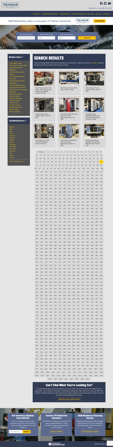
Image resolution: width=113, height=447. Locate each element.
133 (87, 175)
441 (55, 245)
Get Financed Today (90, 432)
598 (87, 279)
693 (41, 302)
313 (87, 215)
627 (83, 285)
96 (59, 169)
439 (46, 245)
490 (73, 255)
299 (92, 212)
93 (47, 169)
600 (96, 279)
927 (83, 352)
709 (46, 305)
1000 (74, 369)
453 (41, 249)
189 (69, 189)
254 (92, 202)
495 (96, 255)
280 (73, 209)
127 (60, 175)
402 (83, 235)
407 (37, 239)
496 (101, 255)
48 (82, 159)
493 (87, 255)
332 (37, 222)
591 (55, 279)
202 (60, 192)
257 (37, 205)
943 (87, 356)
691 (101, 299)
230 (51, 199)
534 (69, 265)
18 (37, 155)
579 (69, 275)
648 (41, 292)
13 (85, 152)
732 (83, 309)
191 (78, 189)
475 (73, 252)
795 (96, 322)
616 (101, 282)
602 (37, 282)
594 (69, 279)
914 (92, 349)
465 (96, 249)
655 (73, 292)
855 (96, 336)
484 (46, 255)
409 (46, 239)
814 (46, 329)
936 (55, 356)
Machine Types (15, 57)
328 (87, 219)
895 (73, 346)
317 (37, 219)
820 (73, 329)
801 (55, 326)
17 (100, 152)
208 (87, 192)
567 (83, 272)
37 (40, 159)
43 (63, 159)
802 (60, 326)
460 (73, 249)
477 (83, 252)
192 (83, 189)
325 (73, 219)
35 (101, 155)
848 (64, 336)
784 (46, 322)
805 (73, 326)
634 (46, 289)
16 (96, 152)
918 (41, 352)
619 (46, 285)
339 (69, 222)
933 (41, 356)
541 (101, 265)
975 (96, 362)
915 (96, 349)
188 (64, 189)
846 (55, 336)
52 (97, 159)
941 (78, 356)
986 (78, 366)
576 (55, 275)
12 (81, 152)
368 (64, 229)
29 (78, 155)
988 (87, 366)
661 (101, 292)
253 (87, 202)
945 (96, 356)
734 (92, 309)
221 (78, 195)
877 (60, 342)
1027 (79, 376)
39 (48, 159)
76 (52, 165)
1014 (79, 372)
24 (59, 155)
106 (102, 169)
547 (60, 269)
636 (55, 289)
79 (63, 165)
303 (41, 215)
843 (41, 336)
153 (41, 182)
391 (101, 232)
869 (92, 339)
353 (64, 225)
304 (46, 215)
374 (92, 229)
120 (96, 172)
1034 (60, 379)
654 (69, 292)
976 (101, 362)
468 (41, 252)
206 (78, 192)
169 (46, 185)
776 (78, 319)
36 (37, 159)
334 (46, 222)
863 (64, 339)
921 (55, 352)
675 (96, 295)
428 (64, 242)
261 (55, 205)
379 (46, 232)
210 (96, 192)
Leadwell (12, 138)
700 (73, 302)
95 (55, 169)
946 (101, 356)
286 (101, 209)
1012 (69, 372)
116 (78, 172)
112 (60, 172)
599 (92, 279)
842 (37, 336)
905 (51, 349)
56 (44, 162)
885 (96, 342)
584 (92, 275)
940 (73, 356)
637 (60, 289)
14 (89, 152)
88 (97, 165)
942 (83, 356)
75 (48, 165)
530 (51, 265)
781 (101, 319)
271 (101, 205)
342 (83, 222)
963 (41, 362)
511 (101, 259)
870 (96, 339)
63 (71, 162)
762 (83, 315)
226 (101, 195)
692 (37, 302)
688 (87, 299)
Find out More (56, 432)
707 (37, 305)
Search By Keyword (26, 34)
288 (41, 212)
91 (40, 169)
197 (37, 192)
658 (87, 292)
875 (51, 342)
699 (69, 302)
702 (83, 302)
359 (92, 225)
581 (78, 275)
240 (96, 199)
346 (101, 222)
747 (83, 312)
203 (64, 192)
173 (64, 185)
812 (37, 329)
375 (96, 229)
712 (60, 305)
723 (41, 309)
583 (87, 275)
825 (96, 329)
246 (55, 202)
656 (78, 292)
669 (69, 295)
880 (73, 342)
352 (60, 225)
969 (69, 362)
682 (60, 299)
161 (78, 182)
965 (51, 362)
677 (37, 299)
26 (67, 155)
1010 (58, 372)
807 (83, 326)
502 (60, 259)
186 (55, 189)
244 (46, 202)
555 (96, 269)
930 (96, 352)
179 (92, 185)
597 (83, 279)
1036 (71, 379)
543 (41, 269)
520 (73, 262)
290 (51, 212)
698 (64, 302)
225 (96, 195)
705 (96, 302)
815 (51, 329)
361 (101, 225)
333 (41, 222)
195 (96, 189)
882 (83, 342)
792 (83, 322)
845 (51, 336)
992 (37, 369)
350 (51, 225)
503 (64, 259)
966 (55, 362)
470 (51, 252)
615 (96, 282)
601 (101, 279)
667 (60, 295)
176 (78, 185)
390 (96, 232)
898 (87, 346)
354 (69, 225)
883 (87, 342)
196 (101, 189)
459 (69, 249)
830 (51, 332)
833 (64, 332)
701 (78, 302)
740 (51, 312)
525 (96, 262)
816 (55, 329)
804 (69, 326)
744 (69, 312)
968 (64, 362)
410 (51, 239)
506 (78, 259)
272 (37, 209)
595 (73, 279)
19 (40, 155)
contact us (95, 63)
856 (101, 336)
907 (60, 349)
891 (55, 346)
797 (37, 326)
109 (46, 172)
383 (64, 232)
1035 (65, 379)
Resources (90, 14)
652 (60, 292)
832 (60, 332)
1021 (47, 376)
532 (60, 265)
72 (37, 165)
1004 (95, 369)
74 (44, 165)
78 (59, 165)
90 (36, 169)
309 (69, 215)
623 (64, 285)
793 (87, 322)
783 (41, 322)
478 (87, 252)
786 (55, 322)
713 (64, 305)
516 (55, 262)
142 (60, 179)
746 (78, 312)
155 (51, 182)
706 (101, 302)
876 (55, 342)
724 (46, 309)
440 (51, 245)
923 (64, 352)
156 (55, 182)
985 (73, 366)
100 (74, 169)
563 (64, 272)
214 (46, 195)
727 (60, 309)
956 (78, 359)
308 (64, 215)
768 (41, 319)
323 (64, 219)
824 (92, 329)
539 (92, 265)
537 (83, 265)
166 (101, 182)
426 (55, 242)
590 (51, 279)
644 (92, 289)
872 (37, 342)
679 (46, 299)
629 (92, 285)
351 (55, 225)
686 (78, 299)
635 (51, 289)
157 (60, 182)
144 (69, 179)
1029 (90, 376)
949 (46, 359)
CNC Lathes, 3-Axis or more (18, 65)
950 (51, 359)
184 (46, 189)
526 (101, 262)
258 (41, 205)
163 (87, 182)
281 (78, 209)
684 (69, 299)
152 (37, 182)
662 (37, 295)
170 (51, 185)
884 (92, 342)
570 (96, 272)
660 (96, 292)
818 (64, 329)
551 (78, 269)
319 (46, 219)
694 (46, 302)
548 (64, 269)
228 (41, 199)
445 (73, 245)
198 (41, 192)
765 (96, 315)
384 (69, 232)
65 (78, 162)
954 (69, 359)
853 (87, 336)
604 (46, 282)
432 (83, 242)
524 (92, 262)
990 (96, 366)
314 (92, 215)
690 (96, 299)
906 (55, 349)
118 (87, 172)
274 (46, 209)
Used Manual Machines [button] (50, 14)
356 (78, 225)
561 (55, 272)
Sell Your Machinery (79, 14)
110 (51, 172)
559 (46, 272)
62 (67, 162)
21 (48, 155)
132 (83, 175)
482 (37, 255)
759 (69, 315)
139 (46, 179)
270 (96, 205)
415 (73, 239)
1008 (47, 372)
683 (64, 299)
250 (73, 202)
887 (37, 346)
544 (46, 269)
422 (37, 242)
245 (51, 202)
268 (87, 205)
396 (55, 235)
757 (60, 315)
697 (60, 302)
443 (64, 245)
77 (56, 165)
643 (87, 289)
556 (101, 269)
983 (64, 366)
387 (83, 232)
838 (87, 332)
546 (55, 269)
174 (69, 185)
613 (87, 282)
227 (37, 199)
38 (44, 159)
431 (78, 242)
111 (55, 172)
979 (46, 366)
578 (64, 275)
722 (37, 309)
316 (101, 215)
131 (78, 175)
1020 (42, 376)
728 (64, 309)
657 (83, 292)
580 (73, 275)
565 (73, 272)
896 (78, 346)
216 (55, 195)
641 (78, 289)
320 (51, 219)
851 (78, 336)
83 (78, 165)
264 (69, 205)
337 (60, 222)
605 (51, 282)
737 (37, 312)
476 (78, 252)
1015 (85, 372)
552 (83, 269)
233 (64, 199)
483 (41, 255)
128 (64, 175)
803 (64, 326)
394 (46, 235)
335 (51, 222)
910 (73, 349)
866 (78, 339)
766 (101, 315)
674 (92, 295)
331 (101, 219)
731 (78, 309)
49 (86, 159)
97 (62, 169)
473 (64, 252)
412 (60, 239)
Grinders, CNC (13, 103)
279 (69, 209)
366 (55, 229)
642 (83, 289)
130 (73, 175)
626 (78, 285)
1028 (85, 376)
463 (87, 249)
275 (51, 209)
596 (78, 279)
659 (92, 292)
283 (87, 209)
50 (90, 159)
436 (101, 242)
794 (92, 322)
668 (64, 295)
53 (101, 159)
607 (60, 282)
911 (78, 349)
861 (55, 339)
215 (51, 195)
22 (52, 155)
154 (46, 182)
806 (78, 326)
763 (87, 315)
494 (92, 255)
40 (52, 159)
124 (46, 175)
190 (73, 189)
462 (83, 249)
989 (92, 366)
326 (78, 219)
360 (96, 225)
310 (73, 215)
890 (51, 346)
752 (37, 315)
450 (96, 245)
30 (82, 155)
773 (64, 319)
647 (37, 292)
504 (69, 259)
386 (78, 232)
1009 (52, 372)
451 (101, 245)
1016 (90, 372)
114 (69, 172)
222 (83, 195)
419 (92, 239)
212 (37, 195)
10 (74, 152)
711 (55, 305)
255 (96, 202)
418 (87, 239)
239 (92, 199)
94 (51, 169)
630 (96, 285)
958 (87, 359)
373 (87, 229)
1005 (100, 369)
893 (64, 346)
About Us (98, 14)
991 (101, 366)
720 (96, 305)
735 (96, 309)
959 (92, 359)
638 (64, 289)
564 (69, 272)
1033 (55, 379)
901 (101, 346)
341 (78, 222)
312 (83, 215)
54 (37, 162)
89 (101, 165)
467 (37, 252)
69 (94, 162)
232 (60, 199)
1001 (79, 369)
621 (55, 285)
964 (46, 362)
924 (69, 352)
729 (69, 309)
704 (92, 302)
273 (41, 209)
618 (41, 285)
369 (69, 229)
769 (46, 319)
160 (73, 182)
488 (64, 255)
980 (51, 366)
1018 (101, 372)
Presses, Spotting (14, 111)
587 (37, 279)
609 (69, 282)
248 (64, 202)
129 (69, 175)
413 (64, 239)
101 (79, 169)
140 (51, 179)
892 (60, 346)
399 (69, 235)
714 (69, 305)
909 (69, 349)
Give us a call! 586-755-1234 (69, 399)
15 (93, 152)
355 (73, 225)
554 (92, 269)
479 (92, 252)
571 (101, 272)
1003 (90, 369)
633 (41, 289)
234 (69, 199)
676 (101, 295)
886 (101, 342)
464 (92, 249)
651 (55, 292)
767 (37, 319)
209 (92, 192)
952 (60, 359)
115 (73, 172)
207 (83, 192)
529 (46, 265)
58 (52, 162)
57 (48, 162)
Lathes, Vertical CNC (15, 67)
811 (101, 326)
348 (41, 225)
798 (41, 326)
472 (60, 252)
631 (101, 285)
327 (83, 219)
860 (51, 339)
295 (73, 212)
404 (92, 235)
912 (83, 349)
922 (60, 352)
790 (73, 322)
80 (67, 165)
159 (69, 182)
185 (51, 189)
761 (78, 315)
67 (86, 162)
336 (55, 222)
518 (64, 262)
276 (55, 209)
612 (83, 282)
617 (37, 285)
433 (87, 242)
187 (60, 189)
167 (37, 185)
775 (73, 319)
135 (96, 175)
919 (46, 352)
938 (64, 356)
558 (41, 272)
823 (87, 329)
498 (41, 259)
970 (73, 362)
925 (73, 352)
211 (101, 192)
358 (87, 225)
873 (41, 342)
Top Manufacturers (17, 121)
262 (60, 205)
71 (101, 162)
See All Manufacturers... (16, 161)
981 (55, 366)
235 (73, 199)
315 (96, 215)
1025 (69, 376)
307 (60, 215)
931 (101, 352)
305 (51, 215)
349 (46, 225)
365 (51, 229)
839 (92, 332)
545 (51, 269)
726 (55, 309)
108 (41, 172)
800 (51, 326)
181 (101, 185)
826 (101, 329)
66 (82, 162)
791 (78, 322)
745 (73, 312)
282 (83, 209)
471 (55, 252)
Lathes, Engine (13, 109)
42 (59, 159)
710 (51, 305)
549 (69, 269)
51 (94, 159)
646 (101, 289)
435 (96, 242)
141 (55, 179)
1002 (84, 369)
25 (63, 155)
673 (87, 295)
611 (78, 282)
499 (46, 259)
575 (51, 275)
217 (60, 195)
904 (46, 349)
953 (64, 359)
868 (87, 339)
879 (69, 342)
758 (64, 315)
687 (83, 299)
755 (51, 315)
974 (92, 362)
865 (73, 339)
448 (87, 245)
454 (46, 249)
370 (73, 229)
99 (70, 169)
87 (94, 165)
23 (56, 155)
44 (67, 159)
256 (101, 202)
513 (41, 262)
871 (101, 339)
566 (78, 272)
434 (92, 242)
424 (46, 242)
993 (41, 369)
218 (64, 195)
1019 (36, 376)
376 (101, 229)
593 (64, 279)
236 (78, 199)
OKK (10, 153)
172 (60, 185)
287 (37, 212)
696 (55, 302)
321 (55, 219)
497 (37, 259)
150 (96, 179)
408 (41, 239)
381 (55, 232)
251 (78, 202)
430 (73, 242)
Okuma (11, 155)
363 (41, 229)
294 (69, 212)
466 (101, 249)
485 (51, 255)
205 (73, 192)
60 (59, 162)
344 (92, 222)
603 (41, 282)
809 (92, 326)
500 (51, 259)
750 (96, 312)
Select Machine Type (46, 34)
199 (46, 192)
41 (56, 159)
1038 (82, 379)
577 (60, 275)
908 (64, 349)
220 (73, 195)
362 (37, 229)
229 (46, 199)
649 (46, 292)
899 (92, 346)
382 (60, 232)
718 (87, 305)
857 (37, 339)
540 (96, 265)
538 (87, 265)
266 (78, 205)
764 (92, 315)
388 (87, 232)
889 (46, 346)
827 (37, 332)
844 (46, 336)
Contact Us (106, 14)
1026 (74, 376)
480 (96, 252)
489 (69, 255)
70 (97, 162)
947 (37, 359)
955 (73, 359)
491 (78, 255)
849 (69, 336)
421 (101, 239)
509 (92, 259)
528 (41, 265)
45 (71, 159)
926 (78, 352)
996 (55, 369)
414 (69, 239)
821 (78, 329)
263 (64, 205)
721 (101, 305)
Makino (11, 140)
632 (37, 289)
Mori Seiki (12, 149)
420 (96, 239)
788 (64, 322)
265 (73, 205)
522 (83, 262)
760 (73, 315)
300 (96, 212)
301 (101, 212)
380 (51, 232)
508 (87, 259)
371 (78, 229)
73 (40, 165)
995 (50, 369)
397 (60, 235)
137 (37, 179)
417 (83, 239)
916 (101, 349)
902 (37, 349)
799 (46, 326)
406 (101, 235)
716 (78, 305)
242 (37, 202)
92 (43, 169)
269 (92, 205)
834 (69, 332)
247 (60, 202)
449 (92, 245)
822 (83, 329)
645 (96, 289)
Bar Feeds (12, 70)
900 (96, 346)
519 (69, 262)
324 (69, 219)
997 (60, 369)
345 (96, 222)
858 (41, 339)
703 (87, 302)
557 (37, 272)
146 (78, 179)
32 (90, 155)
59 (56, 162)
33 (94, 155)
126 (55, 175)
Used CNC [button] (36, 14)
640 (73, 289)
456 (55, 249)
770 (51, 319)
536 (78, 265)
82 (75, 165)
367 (60, 229)
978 (41, 366)
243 (41, 202)
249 (69, 202)
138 (41, 179)
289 (46, 212)
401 (78, 235)
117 (83, 172)
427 (60, 242)
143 (64, 179)
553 (87, 269)
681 (55, 299)
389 (92, 232)
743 (64, 312)
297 (83, 212)
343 (87, 222)
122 (37, 175)
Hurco (11, 133)
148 (87, 179)
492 (83, 255)
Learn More (99, 21)
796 (101, 322)
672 (83, 295)
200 (51, 192)
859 (46, 339)
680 (51, 299)
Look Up (87, 38)
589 (46, 279)
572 (37, 275)
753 (41, 315)
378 (41, 232)
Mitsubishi (12, 146)
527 (37, 265)
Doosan (11, 127)
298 (87, 212)
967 (60, 362)
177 (83, 185)
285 (96, 209)
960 (96, 359)
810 (96, 326)
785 (51, 322)
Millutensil (12, 144)
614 (92, 282)
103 (88, 169)
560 (51, 272)
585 (96, 275)
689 (92, 299)
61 (63, 162)
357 (83, 225)
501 (55, 259)
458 (64, 249)
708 (41, 305)
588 (41, 279)
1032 (49, 379)
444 (69, 245)
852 (83, 336)
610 (73, 282)
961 (101, 359)
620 (51, 285)
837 (83, 332)
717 (83, 305)
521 (78, 262)
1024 (63, 376)
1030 (96, 376)
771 (55, 319)
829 (46, 332)
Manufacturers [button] (65, 14)
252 (83, 202)
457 (60, 249)
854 (92, 336)
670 (73, 295)
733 (87, 309)
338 (64, 222)
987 (83, 366)
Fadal (11, 129)
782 (37, 322)
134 (92, 175)
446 (78, 245)
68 (90, 162)
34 (97, 155)
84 (82, 165)
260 (51, 205)
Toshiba (11, 157)
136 (101, 175)
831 (55, 332)
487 (60, 255)
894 (69, 346)
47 (78, 159)
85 (86, 165)
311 (78, 215)
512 (37, 262)
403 (87, 235)
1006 (36, 372)
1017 (96, 372)
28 (75, 155)
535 (73, 265)
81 (71, 165)
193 (87, 189)
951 (55, 359)
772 (60, 319)
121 (101, 172)
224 (92, 195)
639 (69, 289)
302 (37, 215)
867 (83, 339)
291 (55, 212)
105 (97, 169)
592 (60, 279)
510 (96, 259)
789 (69, 322)
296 (78, 212)
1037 (76, 379)
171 (55, 185)
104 (92, 169)
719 (92, 305)
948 (41, 359)
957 (83, 359)
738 (41, 312)
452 (37, 249)
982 (60, 366)
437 (37, 245)
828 (41, 332)
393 (41, 235)
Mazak (11, 142)
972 (83, 362)
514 (46, 262)
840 (96, 332)
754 (46, 315)
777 (83, 319)
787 (60, 322)
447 (83, 245)
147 (83, 179)
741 (55, 312)
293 (64, 212)
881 (78, 342)
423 (41, 242)
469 (46, 252)
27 (71, 155)
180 (96, 185)
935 (51, 356)
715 (73, 305)
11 (77, 152)
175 (73, 185)
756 (55, 315)
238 (87, 199)
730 (73, 309)
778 (87, 319)
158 (64, 182)
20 (44, 155)
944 (92, 356)
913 (87, 349)
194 (92, 189)
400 (73, 235)
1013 (74, 372)
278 (64, 209)
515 (51, 262)
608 (64, 282)
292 (60, 212)
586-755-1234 (107, 8)
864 (69, 339)
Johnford (12, 135)
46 (75, 159)
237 (83, 199)
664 (46, 295)
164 (92, 182)
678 (41, 299)
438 (41, 245)
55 (40, 162)
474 (69, 252)
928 (87, 352)
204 (69, 192)
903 (41, 349)
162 (83, 182)
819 (69, 329)
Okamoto (12, 151)
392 (37, 235)
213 (41, 195)
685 (73, 299)
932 (37, 356)
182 (37, 189)
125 (51, 175)
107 (37, 172)
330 (96, 219)
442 (60, 245)
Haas (10, 131)
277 (60, 209)
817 (60, 329)
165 (96, 182)
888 (41, 346)
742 (60, 312)
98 (66, 169)
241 (101, 199)
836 (78, 332)
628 (87, 285)
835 (73, 332)
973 (87, 362)
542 (37, 269)
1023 (58, 376)
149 (92, 179)
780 (96, 319)
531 (55, 265)
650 (51, 292)
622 (60, 285)
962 (37, 362)
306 (55, 215)
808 (87, 326)
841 (101, 332)
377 (37, 232)
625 (73, 285)
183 (41, 189)
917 (37, 352)
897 (83, 346)
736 (101, 309)
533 (64, 265)
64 (75, 162)
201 (55, 192)
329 (92, 219)
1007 (42, 372)
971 (78, 362)
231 (55, 199)
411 (55, 239)
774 (69, 319)
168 (41, 185)
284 (92, 209)
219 (69, 195)
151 (101, 179)
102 (83, 169)
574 (46, 275)
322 (60, 219)
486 (55, 255)
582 (83, 275)
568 (87, 272)
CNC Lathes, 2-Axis (15, 63)
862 (60, 339)
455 (51, 249)
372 (83, 229)
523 (87, 262)
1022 (52, 376)
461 (78, 249)
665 (51, 295)
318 (41, 219)
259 (46, 205)
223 (87, 195)
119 (92, 172)
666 (55, 295)
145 (73, 179)
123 (41, 175)
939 (69, 356)
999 (69, 369)
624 (69, 285)
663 (41, 295)
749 (92, 312)
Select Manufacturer (66, 34)
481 (101, 252)
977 (37, 366)
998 (64, 369)
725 (51, 309)
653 (64, 292)
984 (69, 366)
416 (78, 239)
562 (60, 272)
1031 (101, 376)
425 (51, 242)
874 (46, 342)
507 (83, 259)
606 (55, 282)
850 (73, 336)
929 (92, 352)
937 (60, 356)
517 (60, 262)
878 (64, 342)
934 (46, 356)
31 (86, 155)
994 (46, 369)
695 (51, 302)
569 (92, 272)
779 (92, 319)
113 (64, 172)
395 (51, 235)
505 (73, 259)
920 (51, 352)
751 (101, 312)
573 (41, 275)
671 (78, 295)
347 (37, 225)
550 (73, 269)
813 (41, 329)
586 (101, 275)
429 (69, 242)
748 (87, 312)
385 (73, 232)
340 (73, 222)
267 (83, 205)
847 (60, 336)
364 (46, 229)
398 (64, 235)
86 (90, 165)
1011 (63, 372)
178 (87, 185)
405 (96, 235)
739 (46, 312)
